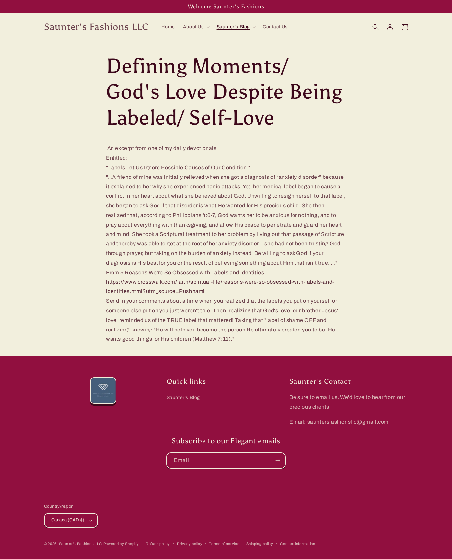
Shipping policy (259, 544)
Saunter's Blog (183, 397)
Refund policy (158, 544)
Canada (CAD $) (68, 520)
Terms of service (224, 544)
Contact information (297, 544)
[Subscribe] (277, 460)
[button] (196, 27)
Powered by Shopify (121, 544)
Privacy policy (190, 544)
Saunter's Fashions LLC (80, 544)
